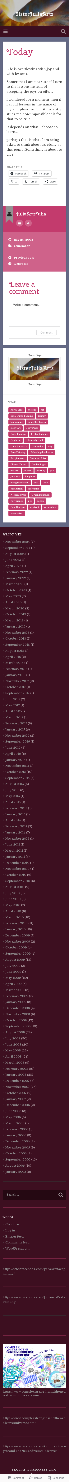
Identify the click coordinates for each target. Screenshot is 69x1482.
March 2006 (14, 1123)
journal (27, 470)
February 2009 (16, 996)
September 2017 (17, 693)
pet (30, 501)
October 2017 (15, 687)
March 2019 (14, 620)
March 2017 (14, 717)
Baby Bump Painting (22, 416)
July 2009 (12, 966)
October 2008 (16, 1020)
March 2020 (14, 608)
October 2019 (15, 614)
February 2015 (16, 808)
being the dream (37, 422)
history (15, 470)
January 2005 (15, 1171)
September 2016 (17, 741)
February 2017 (16, 723)
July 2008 (12, 1038)
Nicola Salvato (18, 494)
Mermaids (33, 488)
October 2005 (16, 1153)
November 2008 (17, 1014)
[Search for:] (34, 1195)
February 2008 (16, 1069)
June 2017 (12, 699)
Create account (17, 1224)
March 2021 (14, 584)
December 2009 (17, 935)
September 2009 (18, 953)
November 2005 (17, 1147)
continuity (37, 446)
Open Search (62, 31)
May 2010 (12, 905)
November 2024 (17, 541)
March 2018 (14, 663)
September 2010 (17, 881)
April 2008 (13, 1056)
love (45, 482)
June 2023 (13, 560)
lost (36, 482)
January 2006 (15, 1135)
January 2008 (15, 1074)
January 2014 (15, 832)
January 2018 (15, 675)
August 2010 (14, 887)
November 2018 (17, 632)
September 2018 (17, 644)
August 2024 (15, 554)
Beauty (42, 416)
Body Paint (32, 428)
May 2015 (12, 796)
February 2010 (16, 923)
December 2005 (17, 1141)
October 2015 (15, 772)
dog (50, 446)
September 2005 (17, 1159)
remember (22, 246)
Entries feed (14, 1236)
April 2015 (13, 802)
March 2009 (14, 990)
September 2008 (18, 1026)
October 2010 (15, 875)
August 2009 (15, 959)
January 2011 (15, 856)
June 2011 (12, 844)
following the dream (41, 452)
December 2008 (17, 1008)
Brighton (16, 440)
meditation (17, 488)
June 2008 (13, 1044)
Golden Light (39, 464)
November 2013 (17, 838)
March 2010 (14, 917)
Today (20, 52)
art (42, 409)
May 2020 (13, 596)
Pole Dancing (18, 507)
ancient (32, 409)
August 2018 (14, 651)
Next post (21, 263)
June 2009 (13, 971)
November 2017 (17, 681)
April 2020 (13, 602)
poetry (40, 501)
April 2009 (13, 984)
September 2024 (17, 548)
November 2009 (17, 941)
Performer (17, 501)
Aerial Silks (17, 409)
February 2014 (16, 826)
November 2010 (17, 868)
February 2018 (16, 669)
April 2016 (13, 753)
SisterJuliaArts (34, 13)
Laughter (30, 476)
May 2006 (13, 1117)
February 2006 (16, 1129)
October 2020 (16, 590)
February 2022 (16, 572)
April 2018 (13, 657)
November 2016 (17, 735)
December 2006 (17, 1105)
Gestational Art (38, 458)
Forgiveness (18, 458)
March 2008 (14, 1062)
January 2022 (15, 578)
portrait (34, 507)
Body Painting (18, 434)
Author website (28, 223)
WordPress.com (17, 1248)
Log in (10, 1230)
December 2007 (17, 1081)
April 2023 (13, 566)
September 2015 (17, 778)
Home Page (34, 355)
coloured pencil (34, 440)
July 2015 (12, 790)
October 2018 (15, 638)
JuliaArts (15, 476)
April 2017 (13, 711)
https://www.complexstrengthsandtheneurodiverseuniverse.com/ (34, 1393)
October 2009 (16, 947)
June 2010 (13, 899)
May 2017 (12, 705)
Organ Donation (40, 494)
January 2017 (15, 729)
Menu (5, 31)
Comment (46, 332)
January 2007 (15, 1099)
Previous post (24, 257)
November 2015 (17, 766)
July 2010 (12, 893)
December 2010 (17, 863)
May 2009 (13, 978)
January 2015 (15, 814)
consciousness (19, 446)
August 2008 (15, 1032)
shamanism (17, 513)
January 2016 (15, 760)
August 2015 (14, 784)
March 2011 (14, 850)
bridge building (39, 434)
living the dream (20, 482)
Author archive (19, 223)
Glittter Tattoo (18, 464)
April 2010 (13, 911)
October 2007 (15, 1093)
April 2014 (13, 820)
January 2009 (15, 1002)
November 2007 (17, 1087)
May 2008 (13, 1050)
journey (41, 470)
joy (52, 470)
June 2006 (13, 1111)
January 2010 (15, 929)
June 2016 (13, 747)
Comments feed (17, 1242)
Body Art (16, 428)
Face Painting (18, 452)
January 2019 (15, 626)
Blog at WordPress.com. (35, 1469)
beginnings (17, 422)
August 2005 (15, 1165)
